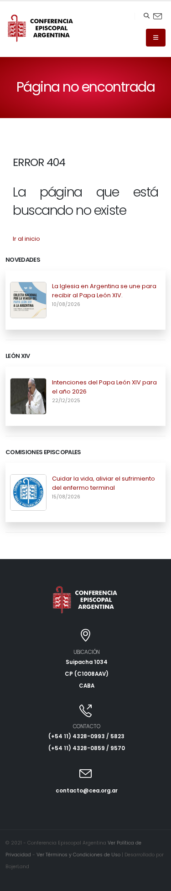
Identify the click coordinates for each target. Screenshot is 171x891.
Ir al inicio (26, 238)
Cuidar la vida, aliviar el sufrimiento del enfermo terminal (103, 483)
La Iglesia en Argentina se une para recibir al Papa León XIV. (104, 291)
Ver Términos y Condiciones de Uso (78, 854)
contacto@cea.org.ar (87, 790)
